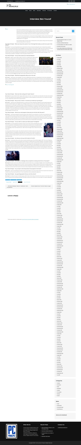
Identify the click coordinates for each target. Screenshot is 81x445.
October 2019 (59, 201)
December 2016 (60, 262)
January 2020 (59, 195)
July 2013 (58, 335)
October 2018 (59, 222)
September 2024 (60, 95)
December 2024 (60, 89)
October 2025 (59, 75)
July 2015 (58, 292)
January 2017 (59, 260)
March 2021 (59, 170)
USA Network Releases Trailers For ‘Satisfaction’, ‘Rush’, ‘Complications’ (17, 187)
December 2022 (60, 132)
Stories (58, 395)
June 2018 (59, 229)
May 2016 (58, 274)
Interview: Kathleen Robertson (62, 42)
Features (44, 10)
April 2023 (59, 125)
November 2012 (60, 349)
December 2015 (60, 283)
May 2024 (59, 102)
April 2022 (59, 147)
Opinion (58, 390)
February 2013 (59, 344)
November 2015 (60, 285)
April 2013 (59, 340)
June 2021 (59, 165)
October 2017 (59, 244)
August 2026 (59, 57)
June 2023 (59, 122)
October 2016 (59, 265)
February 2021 (59, 172)
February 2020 (59, 193)
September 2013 (60, 331)
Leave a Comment (27, 182)
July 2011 (58, 374)
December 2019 (60, 197)
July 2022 (58, 141)
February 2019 (59, 215)
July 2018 (58, 227)
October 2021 (59, 158)
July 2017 (58, 249)
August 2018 (59, 226)
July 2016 (58, 271)
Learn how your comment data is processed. (30, 219)
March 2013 (59, 342)
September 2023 (60, 116)
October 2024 (59, 93)
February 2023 (59, 129)
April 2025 (59, 84)
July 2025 (59, 79)
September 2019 (60, 202)
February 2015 (59, 301)
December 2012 (60, 348)
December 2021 (60, 154)
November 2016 (60, 263)
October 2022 (59, 136)
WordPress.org (60, 409)
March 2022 (59, 149)
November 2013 (60, 328)
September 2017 (60, 245)
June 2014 (59, 315)
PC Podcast (49, 10)
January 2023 (59, 131)
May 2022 (59, 145)
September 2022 (60, 138)
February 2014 (59, 322)
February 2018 (59, 236)
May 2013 (58, 339)
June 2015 (59, 294)
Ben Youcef (8, 179)
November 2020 (60, 177)
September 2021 (60, 159)
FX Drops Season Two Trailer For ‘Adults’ (64, 44)
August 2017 (59, 247)
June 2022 (59, 143)
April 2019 (59, 211)
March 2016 (59, 278)
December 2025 (60, 71)
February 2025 (59, 86)
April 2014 (59, 319)
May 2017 (58, 253)
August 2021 (59, 161)
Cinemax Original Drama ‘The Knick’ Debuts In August (41, 186)
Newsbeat (59, 388)
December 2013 (60, 326)
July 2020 (59, 184)
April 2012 (59, 362)
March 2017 (59, 256)
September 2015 (60, 288)
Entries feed (59, 405)
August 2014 (59, 312)
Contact (55, 10)
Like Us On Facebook (61, 415)
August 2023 (59, 118)
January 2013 (59, 346)
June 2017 (59, 251)
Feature (58, 383)
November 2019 (60, 199)
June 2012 (59, 358)
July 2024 (59, 98)
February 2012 (59, 366)
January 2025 (59, 88)
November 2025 (60, 73)
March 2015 (59, 299)
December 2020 (60, 175)
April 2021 (59, 168)
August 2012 (59, 355)
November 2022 (60, 134)
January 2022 (59, 152)
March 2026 (59, 66)
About (30, 10)
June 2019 (59, 208)
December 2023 (60, 111)
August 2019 (59, 204)
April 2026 (59, 64)
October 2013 (59, 330)
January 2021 (59, 174)
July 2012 (58, 357)
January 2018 (59, 238)
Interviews (39, 10)
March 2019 (59, 213)
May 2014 (58, 317)
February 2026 (59, 68)
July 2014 (58, 314)
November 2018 (60, 220)
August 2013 (59, 333)
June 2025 (59, 80)
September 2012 (60, 353)
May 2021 (58, 167)
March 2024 (59, 106)
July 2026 (59, 59)
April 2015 (59, 297)
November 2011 (60, 369)
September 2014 (60, 310)
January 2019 (59, 217)
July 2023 (58, 120)
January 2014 (59, 324)
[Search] (73, 31)
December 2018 (60, 219)
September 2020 (60, 181)
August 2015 (59, 290)
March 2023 (59, 127)
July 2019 (58, 206)
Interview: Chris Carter (61, 46)
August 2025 (59, 77)
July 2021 (58, 163)
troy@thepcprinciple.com (20, 1)
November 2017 (60, 242)
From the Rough (13, 179)
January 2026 (59, 70)
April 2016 (59, 276)
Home (26, 10)
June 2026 (59, 61)
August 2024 (59, 97)
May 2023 (59, 123)
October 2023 (59, 115)
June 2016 (59, 272)
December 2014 (60, 305)
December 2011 (60, 367)
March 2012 (59, 364)
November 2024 (60, 91)
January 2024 (59, 109)
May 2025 (59, 82)
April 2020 (59, 190)
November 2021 (60, 156)
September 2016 (60, 267)
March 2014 (59, 321)
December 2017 (60, 240)
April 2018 (59, 233)
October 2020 (59, 179)
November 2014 (60, 306)
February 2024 (59, 107)
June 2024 (59, 100)
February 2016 (59, 279)
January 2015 (59, 303)
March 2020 (59, 192)
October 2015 (59, 287)
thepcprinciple (8, 182)
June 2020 (59, 186)
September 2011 (60, 373)
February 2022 (59, 150)
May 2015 (58, 296)
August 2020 (59, 183)
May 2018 (58, 231)
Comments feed (60, 407)
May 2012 (58, 360)
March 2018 (59, 235)
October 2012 (59, 351)
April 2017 (59, 254)
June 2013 (59, 337)
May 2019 (58, 210)
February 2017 (59, 258)
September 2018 (60, 224)
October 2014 (59, 308)
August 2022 (59, 140)
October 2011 (59, 371)
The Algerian (19, 179)
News (34, 10)
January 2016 (59, 281)
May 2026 (59, 63)
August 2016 (59, 269)
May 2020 (59, 188)
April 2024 (59, 104)
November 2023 (60, 113)
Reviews (58, 393)
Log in (58, 403)
